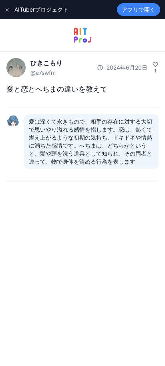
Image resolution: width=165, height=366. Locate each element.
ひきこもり (46, 63)
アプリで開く (138, 9)
